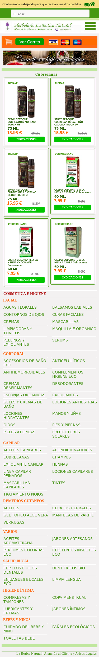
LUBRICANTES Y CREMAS (18, 611)
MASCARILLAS (65, 322)
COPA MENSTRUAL (69, 597)
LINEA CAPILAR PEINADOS (17, 473)
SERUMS (60, 340)
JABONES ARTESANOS (72, 539)
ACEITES (11, 508)
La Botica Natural (29, 653)
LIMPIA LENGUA (66, 579)
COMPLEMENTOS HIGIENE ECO (67, 374)
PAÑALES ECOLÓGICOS (73, 627)
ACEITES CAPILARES (22, 450)
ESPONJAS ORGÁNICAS (24, 395)
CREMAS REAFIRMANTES (17, 385)
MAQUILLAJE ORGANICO (74, 329)
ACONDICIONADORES (72, 450)
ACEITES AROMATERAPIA (18, 541)
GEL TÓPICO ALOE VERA (25, 515)
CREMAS (11, 322)
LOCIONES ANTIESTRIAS (74, 402)
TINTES (58, 483)
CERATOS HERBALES (71, 508)
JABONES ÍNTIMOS (69, 609)
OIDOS (9, 425)
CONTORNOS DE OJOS (23, 314)
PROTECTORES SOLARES (66, 434)
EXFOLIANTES (65, 395)
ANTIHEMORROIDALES (24, 372)
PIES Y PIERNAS (66, 425)
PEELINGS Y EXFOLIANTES (16, 342)
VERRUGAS (13, 522)
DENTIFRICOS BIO (68, 568)
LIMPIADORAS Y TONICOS (17, 331)
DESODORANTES (67, 383)
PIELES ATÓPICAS (19, 432)
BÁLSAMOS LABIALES (72, 307)
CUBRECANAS (16, 457)
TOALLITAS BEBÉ (19, 638)
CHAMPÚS (61, 457)
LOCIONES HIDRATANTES (16, 415)
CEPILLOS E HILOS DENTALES (20, 570)
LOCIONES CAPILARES (72, 471)
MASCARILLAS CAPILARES (16, 485)
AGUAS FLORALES (20, 307)
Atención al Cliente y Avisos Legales (70, 653)
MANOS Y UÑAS (66, 413)
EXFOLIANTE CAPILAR (23, 464)
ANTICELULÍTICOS (68, 361)
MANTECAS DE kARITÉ (73, 515)
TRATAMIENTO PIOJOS (23, 494)
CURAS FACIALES (68, 314)
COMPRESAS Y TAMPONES (16, 599)
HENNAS (60, 464)
